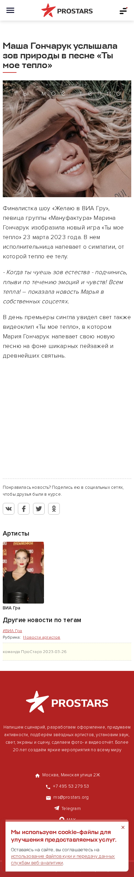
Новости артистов (41, 637)
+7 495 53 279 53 (71, 786)
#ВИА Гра (12, 630)
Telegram (71, 808)
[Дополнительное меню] (123, 10)
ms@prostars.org (71, 797)
